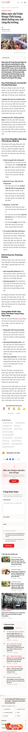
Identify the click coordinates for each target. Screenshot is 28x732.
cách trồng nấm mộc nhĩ (20, 422)
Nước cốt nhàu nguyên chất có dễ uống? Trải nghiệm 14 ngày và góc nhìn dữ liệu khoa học (17, 586)
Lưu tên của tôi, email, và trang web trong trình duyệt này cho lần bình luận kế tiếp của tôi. (15, 535)
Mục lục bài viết (14, 57)
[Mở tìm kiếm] (21, 2)
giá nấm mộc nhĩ (17, 425)
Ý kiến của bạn (6, 499)
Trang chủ (3, 7)
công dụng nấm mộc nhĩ (7, 425)
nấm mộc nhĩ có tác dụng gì (7, 431)
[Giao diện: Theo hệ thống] (18, 2)
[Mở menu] (25, 2)
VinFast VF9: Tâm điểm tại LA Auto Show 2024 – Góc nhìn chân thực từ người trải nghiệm (13, 614)
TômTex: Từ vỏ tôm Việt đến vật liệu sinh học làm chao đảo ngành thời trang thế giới (15, 659)
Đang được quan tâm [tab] (8, 628)
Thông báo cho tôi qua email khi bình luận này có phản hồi (14, 540)
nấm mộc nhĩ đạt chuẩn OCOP (8, 434)
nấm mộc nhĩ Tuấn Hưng (16, 440)
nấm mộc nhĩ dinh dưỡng (7, 437)
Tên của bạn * (6, 517)
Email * (5, 524)
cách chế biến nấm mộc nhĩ (7, 422)
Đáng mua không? (15, 7)
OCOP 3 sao (18, 318)
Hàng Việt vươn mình (13, 453)
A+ (8, 52)
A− (3, 52)
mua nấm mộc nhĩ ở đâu (7, 428)
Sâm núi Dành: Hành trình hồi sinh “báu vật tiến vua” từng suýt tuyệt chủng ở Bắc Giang (18, 562)
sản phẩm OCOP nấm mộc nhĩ (8, 446)
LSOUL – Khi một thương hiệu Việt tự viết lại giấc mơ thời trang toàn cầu (15, 670)
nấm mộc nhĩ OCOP (18, 437)
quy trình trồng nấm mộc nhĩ (17, 443)
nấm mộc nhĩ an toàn (18, 428)
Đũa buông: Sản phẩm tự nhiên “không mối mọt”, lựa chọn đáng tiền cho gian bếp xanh (18, 574)
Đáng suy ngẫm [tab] (18, 628)
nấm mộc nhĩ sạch (5, 440)
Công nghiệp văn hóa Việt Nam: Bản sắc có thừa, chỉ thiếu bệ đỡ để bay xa (15, 681)
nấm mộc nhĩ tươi (5, 443)
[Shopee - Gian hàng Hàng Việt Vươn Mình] (14, 726)
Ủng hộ (14, 481)
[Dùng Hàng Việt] (2, 698)
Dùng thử (8, 7)
